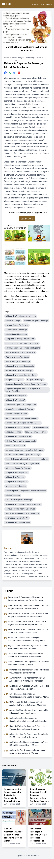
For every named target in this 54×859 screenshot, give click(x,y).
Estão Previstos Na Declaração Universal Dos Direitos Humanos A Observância (28, 631)
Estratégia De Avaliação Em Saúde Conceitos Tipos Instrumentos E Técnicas (29, 687)
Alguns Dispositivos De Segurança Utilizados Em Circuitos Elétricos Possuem (28, 647)
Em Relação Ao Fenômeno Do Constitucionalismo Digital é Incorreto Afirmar (29, 695)
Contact (35, 4)
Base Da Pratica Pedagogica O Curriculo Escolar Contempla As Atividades (27, 727)
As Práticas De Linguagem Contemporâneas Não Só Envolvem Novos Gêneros (28, 743)
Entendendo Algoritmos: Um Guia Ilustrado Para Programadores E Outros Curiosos (28, 607)
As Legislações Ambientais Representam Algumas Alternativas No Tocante (27, 751)
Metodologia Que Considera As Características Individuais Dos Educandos (28, 719)
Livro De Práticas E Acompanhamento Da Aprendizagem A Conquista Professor (27, 679)
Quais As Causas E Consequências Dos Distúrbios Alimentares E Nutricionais (25, 655)
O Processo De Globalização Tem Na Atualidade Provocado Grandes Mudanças (27, 703)
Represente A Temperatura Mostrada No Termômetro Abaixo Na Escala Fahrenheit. (26, 599)
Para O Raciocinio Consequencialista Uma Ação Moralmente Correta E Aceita (28, 663)
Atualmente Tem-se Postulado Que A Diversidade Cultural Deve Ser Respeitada (26, 639)
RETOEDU (8, 4)
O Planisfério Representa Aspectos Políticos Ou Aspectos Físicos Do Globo (29, 671)
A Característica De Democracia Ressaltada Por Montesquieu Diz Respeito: (28, 735)
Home (6, 58)
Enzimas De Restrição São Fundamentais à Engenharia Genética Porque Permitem (27, 623)
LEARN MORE (27, 219)
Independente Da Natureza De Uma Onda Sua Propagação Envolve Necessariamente (28, 615)
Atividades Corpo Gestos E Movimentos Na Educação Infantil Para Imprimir (28, 711)
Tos (42, 4)
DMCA (49, 4)
